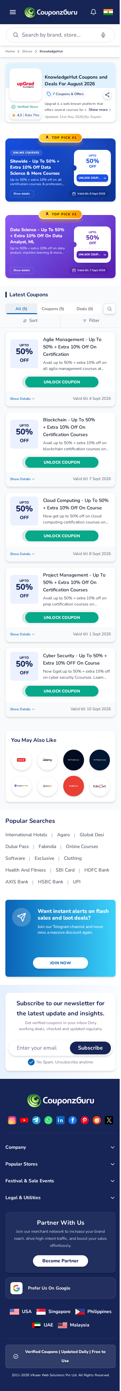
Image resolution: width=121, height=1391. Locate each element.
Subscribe (90, 1048)
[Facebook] (72, 1120)
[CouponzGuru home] (50, 12)
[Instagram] (12, 1120)
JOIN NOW (60, 963)
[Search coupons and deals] (110, 308)
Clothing (73, 858)
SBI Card (65, 870)
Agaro (63, 835)
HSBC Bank (50, 882)
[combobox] (57, 35)
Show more (98, 109)
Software (15, 858)
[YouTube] (24, 1120)
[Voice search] (103, 35)
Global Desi (92, 835)
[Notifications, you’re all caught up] (93, 12)
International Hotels (26, 835)
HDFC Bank (96, 870)
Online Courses (82, 846)
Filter (94, 321)
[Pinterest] (84, 1120)
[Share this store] (107, 94)
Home (10, 51)
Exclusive (44, 858)
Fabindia (47, 846)
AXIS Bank (16, 882)
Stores (27, 51)
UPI (77, 882)
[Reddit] (97, 1120)
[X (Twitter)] (109, 1120)
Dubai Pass (17, 846)
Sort (33, 321)
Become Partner (60, 1261)
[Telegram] (36, 1120)
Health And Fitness (25, 870)
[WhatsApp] (48, 1120)
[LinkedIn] (60, 1120)
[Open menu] (12, 12)
